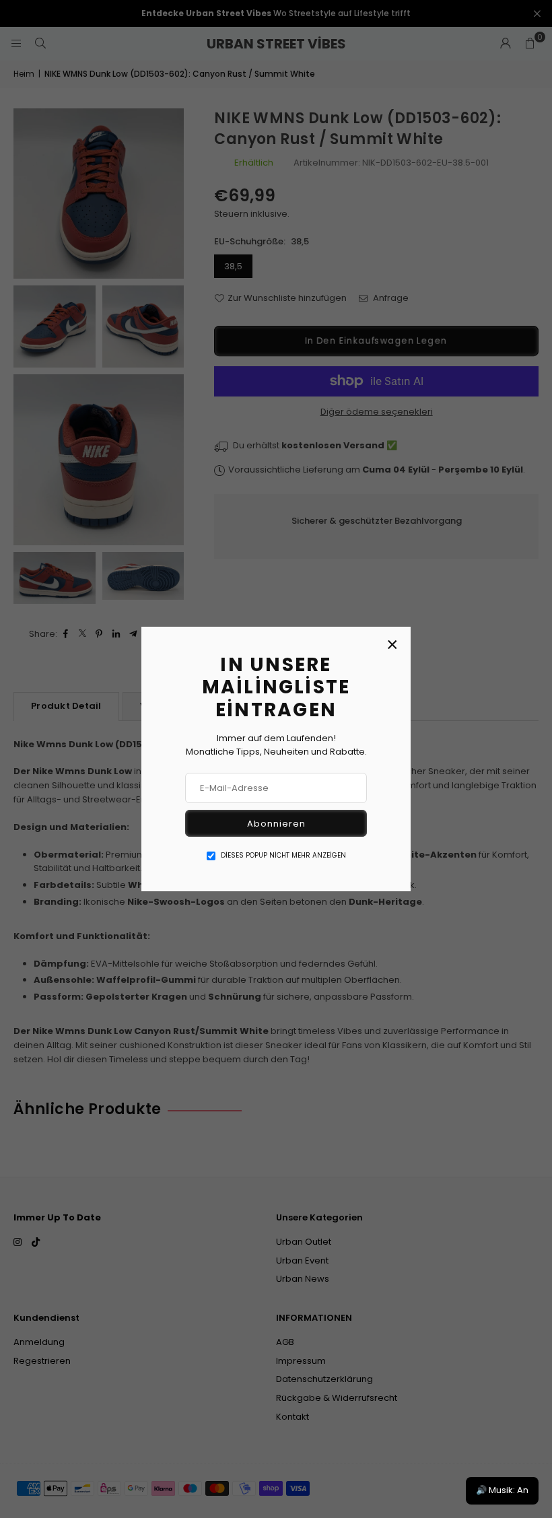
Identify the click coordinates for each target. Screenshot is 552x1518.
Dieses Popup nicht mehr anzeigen (283, 855)
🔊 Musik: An (502, 1490)
